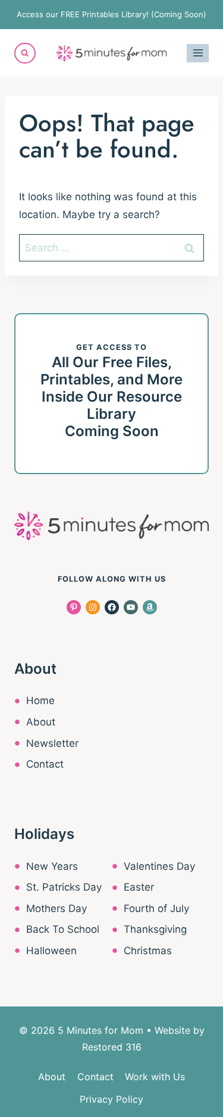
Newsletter (52, 743)
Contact (45, 764)
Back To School (62, 929)
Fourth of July (156, 908)
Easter (139, 887)
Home (40, 700)
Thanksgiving (155, 929)
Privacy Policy (111, 1099)
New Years (52, 866)
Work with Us (155, 1077)
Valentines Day (159, 866)
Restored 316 (112, 1047)
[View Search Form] (25, 53)
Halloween (51, 951)
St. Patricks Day (64, 887)
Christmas (148, 951)
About (40, 722)
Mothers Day (56, 908)
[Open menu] (198, 53)
